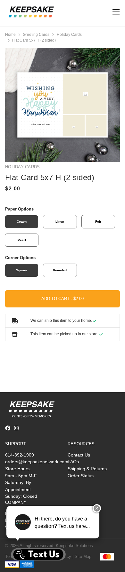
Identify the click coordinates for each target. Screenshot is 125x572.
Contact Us (79, 454)
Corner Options (20, 257)
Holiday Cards (69, 34)
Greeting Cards (36, 34)
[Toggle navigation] (115, 12)
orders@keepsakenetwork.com (36, 461)
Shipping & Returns (87, 468)
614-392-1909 (19, 454)
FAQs (73, 461)
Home (10, 34)
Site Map (83, 556)
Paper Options (19, 209)
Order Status (81, 475)
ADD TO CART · (57, 298)
